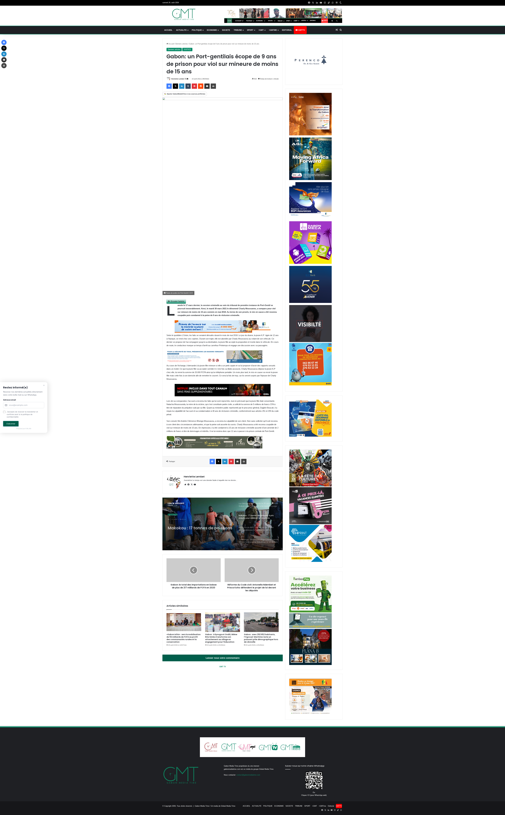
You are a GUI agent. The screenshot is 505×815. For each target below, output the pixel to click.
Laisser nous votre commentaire (222, 658)
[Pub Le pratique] (310, 628)
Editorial (287, 30)
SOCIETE (226, 30)
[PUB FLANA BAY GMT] (310, 664)
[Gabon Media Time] (183, 14)
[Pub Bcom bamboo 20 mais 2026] (310, 612)
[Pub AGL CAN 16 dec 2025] (310, 179)
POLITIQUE (197, 30)
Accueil (171, 44)
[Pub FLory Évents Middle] (214, 448)
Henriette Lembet (177, 79)
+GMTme (273, 30)
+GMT (261, 30)
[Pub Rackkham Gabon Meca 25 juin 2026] (310, 263)
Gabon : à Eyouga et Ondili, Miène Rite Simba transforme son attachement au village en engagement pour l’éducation (221, 638)
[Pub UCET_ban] (214, 362)
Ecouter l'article (177, 301)
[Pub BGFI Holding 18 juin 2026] (310, 302)
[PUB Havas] (310, 219)
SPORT (250, 30)
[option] (222, 524)
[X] (191, 484)
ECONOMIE (212, 30)
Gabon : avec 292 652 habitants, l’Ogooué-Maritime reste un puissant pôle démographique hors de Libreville (261, 638)
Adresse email (9, 400)
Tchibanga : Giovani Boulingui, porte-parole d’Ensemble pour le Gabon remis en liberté (200, 525)
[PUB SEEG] (310, 385)
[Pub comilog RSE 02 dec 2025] (310, 135)
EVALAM (28, 428)
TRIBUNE (238, 30)
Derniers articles (181, 44)
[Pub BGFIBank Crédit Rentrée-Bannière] (223, 332)
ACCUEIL (168, 30)
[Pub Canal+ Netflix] (223, 395)
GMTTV (301, 30)
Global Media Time (228, 806)
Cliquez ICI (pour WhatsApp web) (314, 795)
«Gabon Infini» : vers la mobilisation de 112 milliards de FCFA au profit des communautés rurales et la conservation (183, 638)
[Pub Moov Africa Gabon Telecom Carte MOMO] (310, 436)
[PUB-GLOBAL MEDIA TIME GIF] (310, 341)
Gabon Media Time (202, 806)
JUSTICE (187, 49)
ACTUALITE (181, 30)
